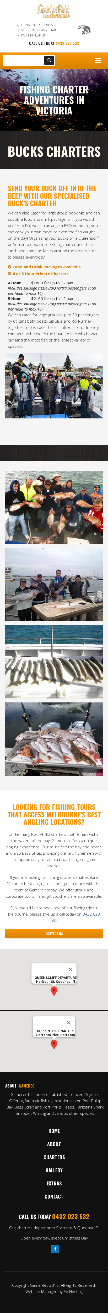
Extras (54, 1183)
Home (54, 1130)
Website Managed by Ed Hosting (54, 1291)
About (54, 1144)
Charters (54, 1157)
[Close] (70, 969)
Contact (54, 1196)
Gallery (54, 1170)
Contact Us (54, 933)
